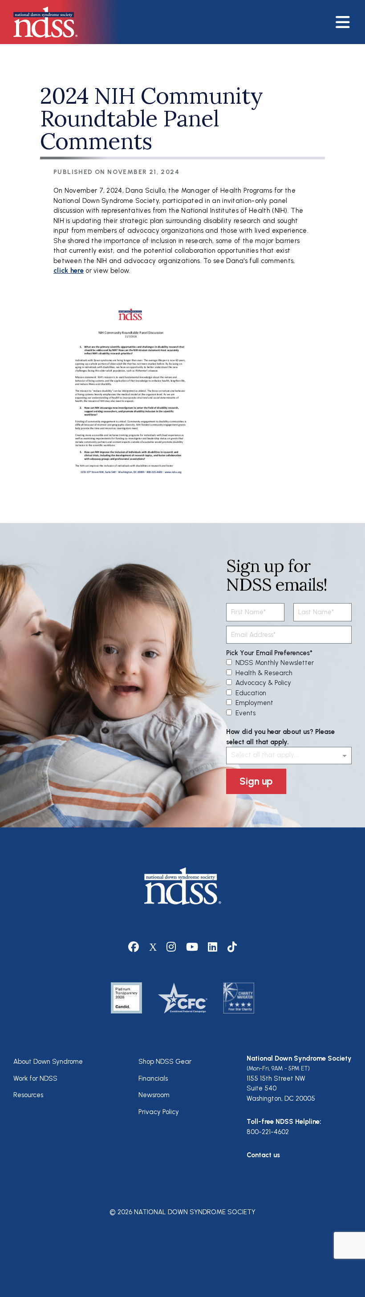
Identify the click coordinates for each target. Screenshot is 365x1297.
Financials (153, 1078)
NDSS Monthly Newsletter (274, 663)
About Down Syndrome (48, 1062)
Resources (28, 1095)
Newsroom (154, 1095)
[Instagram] (171, 947)
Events (245, 713)
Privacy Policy (158, 1112)
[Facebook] (133, 947)
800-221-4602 (268, 1132)
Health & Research (263, 673)
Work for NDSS (35, 1078)
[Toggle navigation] (347, 22)
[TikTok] (232, 947)
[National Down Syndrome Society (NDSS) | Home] (182, 886)
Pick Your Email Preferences (268, 653)
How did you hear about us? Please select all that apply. (280, 737)
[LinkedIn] (213, 947)
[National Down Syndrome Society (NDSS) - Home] (41, 22)
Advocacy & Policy (263, 683)
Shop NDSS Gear (164, 1062)
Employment (254, 703)
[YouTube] (192, 947)
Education (250, 693)
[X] (153, 947)
